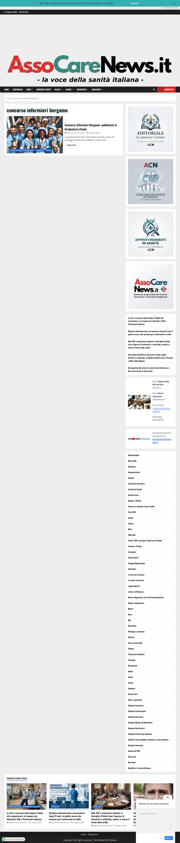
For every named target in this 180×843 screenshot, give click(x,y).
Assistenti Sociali (135, 489)
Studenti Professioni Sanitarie (140, 734)
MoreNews (99, 840)
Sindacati (131, 688)
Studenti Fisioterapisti (137, 711)
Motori (130, 608)
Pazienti (131, 637)
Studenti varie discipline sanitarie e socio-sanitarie (148, 739)
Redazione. (93, 834)
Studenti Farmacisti (136, 705)
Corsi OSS (132, 512)
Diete (130, 529)
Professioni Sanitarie (136, 654)
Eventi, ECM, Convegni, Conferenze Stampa (145, 540)
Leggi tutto (72, 145)
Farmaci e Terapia (135, 546)
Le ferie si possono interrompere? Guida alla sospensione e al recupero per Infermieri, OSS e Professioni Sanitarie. (147, 321)
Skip (161, 838)
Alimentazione (133, 455)
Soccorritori (133, 694)
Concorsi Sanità (43, 89)
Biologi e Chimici (134, 500)
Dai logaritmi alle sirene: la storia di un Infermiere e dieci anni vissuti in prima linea (148, 370)
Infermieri (40, 150)
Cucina (130, 517)
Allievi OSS (132, 461)
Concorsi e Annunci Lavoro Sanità (21, 150)
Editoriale (132, 534)
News (29, 89)
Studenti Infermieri (135, 716)
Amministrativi (134, 472)
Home (6, 89)
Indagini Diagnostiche (136, 563)
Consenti (134, 3)
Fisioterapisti (133, 557)
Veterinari (132, 762)
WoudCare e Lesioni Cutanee (139, 768)
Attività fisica (133, 495)
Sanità (68, 89)
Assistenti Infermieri (136, 483)
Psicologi (131, 660)
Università (81, 89)
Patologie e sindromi (136, 631)
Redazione (96, 89)
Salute (57, 89)
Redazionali (132, 665)
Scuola (130, 682)
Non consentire (121, 3)
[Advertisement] (90, 33)
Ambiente (132, 466)
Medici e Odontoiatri (136, 603)
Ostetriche (132, 625)
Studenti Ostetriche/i (136, 728)
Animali (131, 477)
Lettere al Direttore (136, 591)
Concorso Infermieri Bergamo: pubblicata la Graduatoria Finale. (35, 134)
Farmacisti (132, 551)
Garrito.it (169, 89)
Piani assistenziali (135, 643)
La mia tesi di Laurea (136, 574)
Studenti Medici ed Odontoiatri (140, 722)
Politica (131, 648)
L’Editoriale (17, 89)
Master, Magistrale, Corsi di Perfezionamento (146, 597)
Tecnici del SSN (134, 751)
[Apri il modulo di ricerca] (154, 89)
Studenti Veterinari (135, 745)
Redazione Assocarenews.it (75, 133)
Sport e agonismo (135, 699)
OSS (129, 620)
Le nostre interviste (136, 580)
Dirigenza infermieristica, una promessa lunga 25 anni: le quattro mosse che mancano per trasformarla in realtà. (150, 333)
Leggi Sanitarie (134, 586)
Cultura (131, 523)
